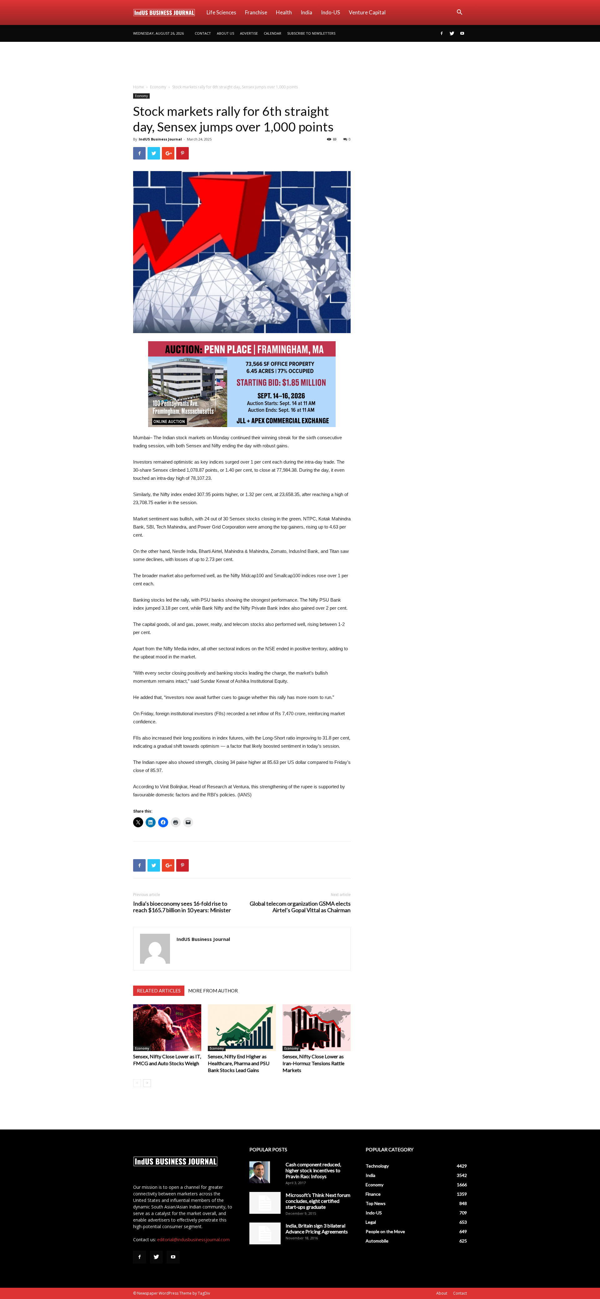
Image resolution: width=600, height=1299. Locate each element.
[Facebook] (441, 33)
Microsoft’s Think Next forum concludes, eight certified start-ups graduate (318, 1201)
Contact (203, 33)
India (306, 12)
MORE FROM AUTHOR (213, 990)
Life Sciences (221, 12)
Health (284, 12)
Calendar (272, 33)
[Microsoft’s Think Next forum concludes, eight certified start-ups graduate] (265, 1203)
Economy (158, 87)
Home (138, 87)
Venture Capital (367, 12)
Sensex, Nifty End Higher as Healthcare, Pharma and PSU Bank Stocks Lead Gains (238, 1063)
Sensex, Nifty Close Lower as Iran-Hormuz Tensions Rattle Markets (313, 1063)
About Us (225, 33)
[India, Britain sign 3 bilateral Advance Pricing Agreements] (265, 1233)
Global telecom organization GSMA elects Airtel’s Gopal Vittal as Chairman (300, 906)
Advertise (249, 33)
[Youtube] (462, 33)
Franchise (256, 12)
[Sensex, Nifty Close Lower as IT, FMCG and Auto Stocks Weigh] (167, 1027)
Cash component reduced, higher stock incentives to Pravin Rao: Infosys (313, 1170)
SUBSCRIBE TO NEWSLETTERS (311, 33)
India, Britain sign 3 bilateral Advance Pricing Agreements (317, 1228)
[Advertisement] (300, 63)
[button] (459, 13)
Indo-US (330, 12)
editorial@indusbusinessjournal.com (193, 1239)
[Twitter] (452, 33)
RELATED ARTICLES (159, 990)
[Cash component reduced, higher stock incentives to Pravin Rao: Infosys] (259, 1172)
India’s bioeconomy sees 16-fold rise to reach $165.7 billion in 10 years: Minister (182, 906)
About (441, 1293)
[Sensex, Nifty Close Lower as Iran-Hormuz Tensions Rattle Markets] (316, 1027)
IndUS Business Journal (160, 139)
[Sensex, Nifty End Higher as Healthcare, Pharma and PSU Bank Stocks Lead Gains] (242, 1027)
